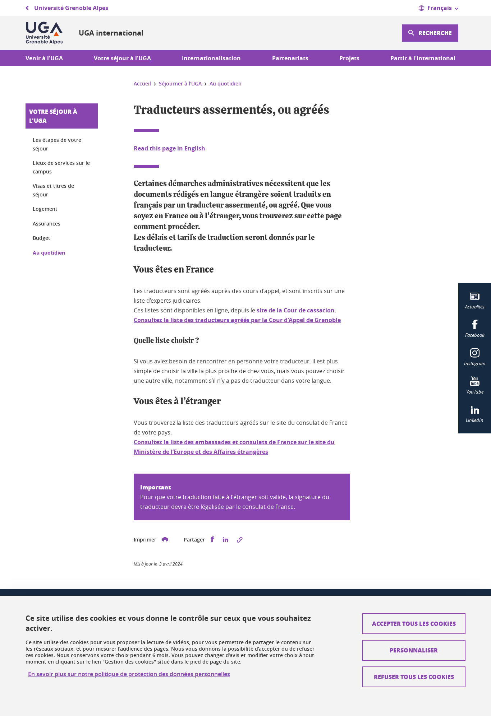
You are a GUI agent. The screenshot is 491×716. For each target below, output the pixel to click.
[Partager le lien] (239, 540)
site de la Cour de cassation (296, 310)
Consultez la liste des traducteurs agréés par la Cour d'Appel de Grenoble (237, 320)
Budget (41, 237)
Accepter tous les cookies (414, 623)
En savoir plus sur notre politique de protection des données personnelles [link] (129, 674)
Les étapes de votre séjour (57, 144)
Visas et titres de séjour (53, 190)
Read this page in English (169, 148)
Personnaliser (414, 650)
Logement (45, 208)
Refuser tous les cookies (414, 677)
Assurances (46, 223)
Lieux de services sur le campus (61, 167)
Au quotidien (49, 252)
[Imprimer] (165, 540)
